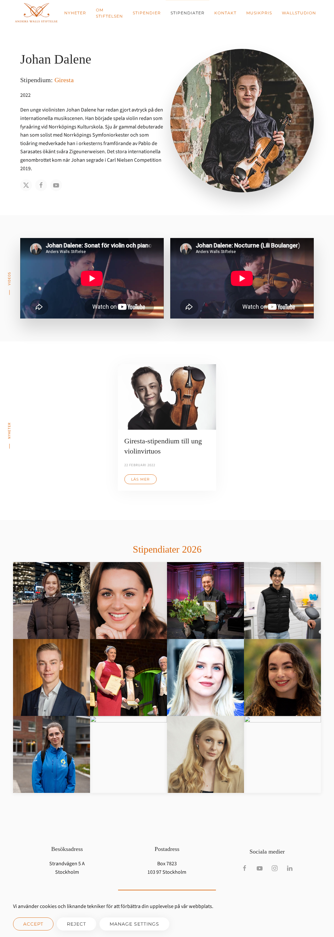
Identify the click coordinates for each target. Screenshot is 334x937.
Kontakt (225, 12)
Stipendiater (188, 12)
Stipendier (147, 12)
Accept (33, 924)
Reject (76, 924)
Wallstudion (299, 12)
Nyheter (75, 12)
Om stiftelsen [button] (109, 13)
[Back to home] (36, 13)
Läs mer (140, 479)
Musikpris (259, 12)
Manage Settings (134, 924)
